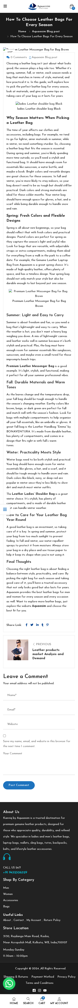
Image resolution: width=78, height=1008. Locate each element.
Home (22, 31)
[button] (72, 6)
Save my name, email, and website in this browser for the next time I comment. (36, 744)
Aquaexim (39, 606)
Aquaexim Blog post (46, 31)
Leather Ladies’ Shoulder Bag (33, 494)
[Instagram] (39, 990)
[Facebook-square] (34, 990)
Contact (19, 920)
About (7, 920)
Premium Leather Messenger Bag (30, 366)
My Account (33, 920)
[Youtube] (45, 990)
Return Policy (52, 920)
